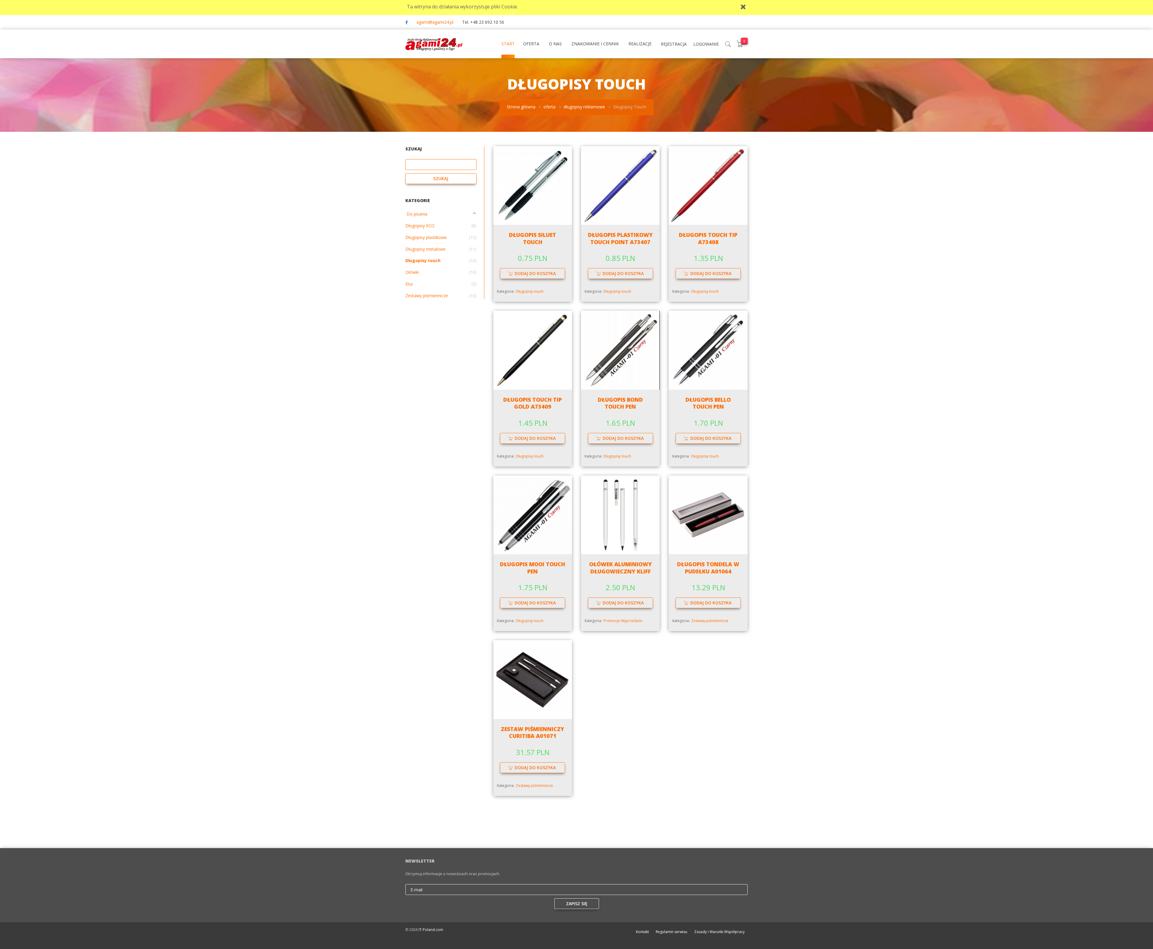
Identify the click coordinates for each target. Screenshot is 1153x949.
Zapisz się (576, 903)
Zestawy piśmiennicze (709, 620)
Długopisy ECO (419, 225)
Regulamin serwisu (671, 931)
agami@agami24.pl (434, 22)
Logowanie (706, 44)
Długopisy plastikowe (426, 237)
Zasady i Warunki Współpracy (719, 931)
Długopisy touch (529, 291)
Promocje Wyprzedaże (623, 620)
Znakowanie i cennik (595, 44)
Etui (409, 284)
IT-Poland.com (431, 929)
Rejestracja (674, 44)
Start (508, 44)
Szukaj (440, 178)
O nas (555, 44)
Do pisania (416, 214)
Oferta (531, 44)
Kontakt (642, 931)
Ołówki (412, 272)
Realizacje (640, 44)
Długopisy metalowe (425, 249)
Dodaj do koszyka (535, 273)
